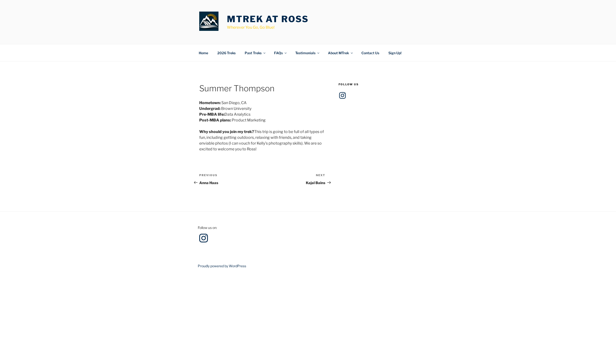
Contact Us (370, 53)
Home (203, 53)
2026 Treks (226, 53)
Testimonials (305, 53)
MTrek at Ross (267, 19)
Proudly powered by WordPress (222, 266)
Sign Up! (395, 53)
